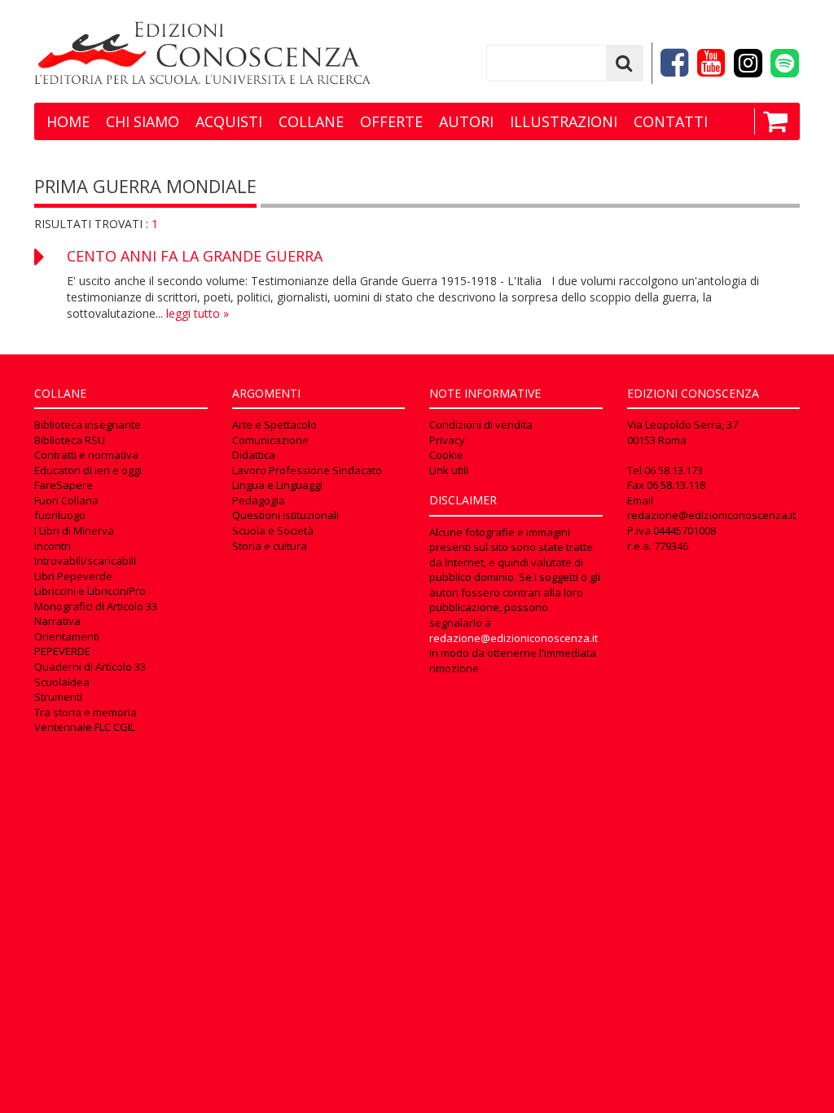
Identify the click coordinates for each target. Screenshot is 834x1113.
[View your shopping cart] (771, 121)
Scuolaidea (62, 682)
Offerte (391, 121)
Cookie (446, 454)
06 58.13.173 (673, 470)
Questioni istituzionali (285, 515)
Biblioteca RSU (69, 440)
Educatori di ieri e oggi (88, 470)
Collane (311, 121)
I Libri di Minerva (74, 530)
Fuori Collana (66, 500)
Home (68, 121)
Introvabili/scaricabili (85, 560)
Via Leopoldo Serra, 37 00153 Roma (682, 432)
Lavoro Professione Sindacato (307, 470)
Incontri (52, 546)
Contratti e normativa (86, 454)
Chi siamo (142, 121)
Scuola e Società (273, 530)
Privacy (447, 440)
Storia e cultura (269, 546)
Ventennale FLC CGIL (84, 726)
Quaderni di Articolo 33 (90, 666)
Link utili (448, 470)
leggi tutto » (197, 313)
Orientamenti (66, 636)
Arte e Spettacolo (274, 424)
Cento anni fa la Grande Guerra (195, 256)
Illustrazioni (563, 121)
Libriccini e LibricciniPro (90, 590)
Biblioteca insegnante (87, 424)
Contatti (671, 121)
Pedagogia (258, 500)
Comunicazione (270, 440)
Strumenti (58, 696)
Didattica (253, 454)
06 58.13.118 (676, 484)
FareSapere (63, 484)
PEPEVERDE (62, 651)
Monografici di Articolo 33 (95, 606)
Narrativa (57, 621)
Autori (466, 121)
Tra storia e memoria (85, 712)
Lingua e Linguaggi (277, 484)
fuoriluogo (60, 515)
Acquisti (228, 121)
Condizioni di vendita (481, 424)
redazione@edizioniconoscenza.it (513, 638)
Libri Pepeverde (73, 576)
